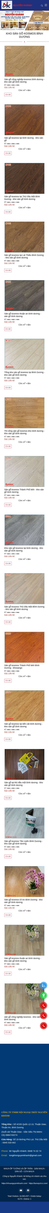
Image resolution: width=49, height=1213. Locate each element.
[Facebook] (28, 1190)
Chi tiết (8, 94)
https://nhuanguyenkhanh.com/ (14, 1183)
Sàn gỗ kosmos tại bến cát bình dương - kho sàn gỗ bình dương (23, 725)
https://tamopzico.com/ (38, 1183)
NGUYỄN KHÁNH (22, 5)
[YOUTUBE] (21, 1190)
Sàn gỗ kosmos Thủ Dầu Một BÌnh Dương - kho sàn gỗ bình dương (24, 608)
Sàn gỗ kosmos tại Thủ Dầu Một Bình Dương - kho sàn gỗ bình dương (22, 197)
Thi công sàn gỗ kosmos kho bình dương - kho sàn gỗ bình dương (24, 432)
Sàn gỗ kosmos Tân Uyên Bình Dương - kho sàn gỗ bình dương (23, 842)
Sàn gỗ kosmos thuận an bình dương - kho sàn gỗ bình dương (22, 959)
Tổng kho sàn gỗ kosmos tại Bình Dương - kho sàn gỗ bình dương (24, 373)
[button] (23, 27)
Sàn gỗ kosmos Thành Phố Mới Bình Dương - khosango (21, 666)
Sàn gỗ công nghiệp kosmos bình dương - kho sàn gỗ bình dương (24, 80)
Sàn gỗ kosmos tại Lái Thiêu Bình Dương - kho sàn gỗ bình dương (24, 256)
